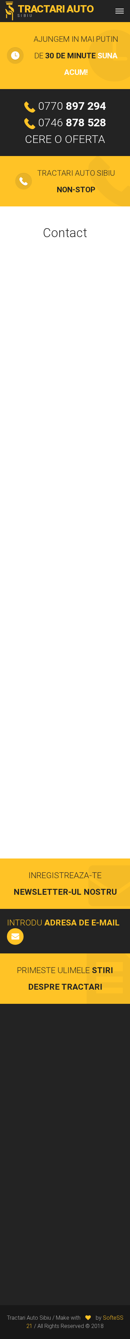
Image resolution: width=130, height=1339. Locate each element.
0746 (72, 122)
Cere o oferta (65, 139)
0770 (72, 106)
